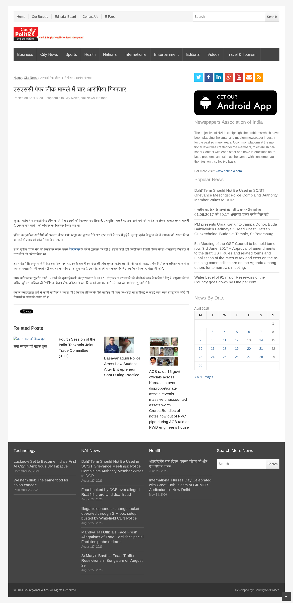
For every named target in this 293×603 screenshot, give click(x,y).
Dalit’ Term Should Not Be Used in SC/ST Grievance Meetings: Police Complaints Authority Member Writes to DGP (236, 195)
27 (249, 357)
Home (21, 16)
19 (237, 348)
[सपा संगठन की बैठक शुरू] (33, 339)
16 (200, 348)
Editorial (193, 54)
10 (212, 340)
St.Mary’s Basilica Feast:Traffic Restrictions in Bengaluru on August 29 (112, 560)
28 (261, 357)
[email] (249, 77)
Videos (213, 54)
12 (237, 340)
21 (261, 348)
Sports (71, 54)
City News (49, 54)
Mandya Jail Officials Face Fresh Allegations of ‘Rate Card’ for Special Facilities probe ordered (112, 537)
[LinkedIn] (218, 77)
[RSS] (259, 77)
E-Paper (111, 16)
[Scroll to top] (286, 596)
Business (25, 54)
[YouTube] (239, 77)
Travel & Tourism (242, 54)
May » (209, 377)
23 (200, 357)
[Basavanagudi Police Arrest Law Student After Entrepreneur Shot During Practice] (124, 345)
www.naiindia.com (229, 171)
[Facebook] (209, 77)
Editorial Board (65, 16)
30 (200, 365)
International (135, 54)
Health (90, 54)
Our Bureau (40, 16)
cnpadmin (53, 98)
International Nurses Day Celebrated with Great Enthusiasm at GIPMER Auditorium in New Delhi (180, 485)
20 (249, 348)
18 (224, 348)
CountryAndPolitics (36, 590)
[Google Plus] (229, 77)
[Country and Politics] (49, 34)
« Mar (198, 377)
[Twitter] (198, 77)
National (110, 54)
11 (224, 340)
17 (212, 348)
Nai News (88, 98)
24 (212, 357)
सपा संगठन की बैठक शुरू (30, 346)
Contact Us (90, 16)
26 (237, 357)
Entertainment (166, 54)
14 (261, 340)
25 (224, 357)
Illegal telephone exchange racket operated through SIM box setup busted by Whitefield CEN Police (110, 513)
